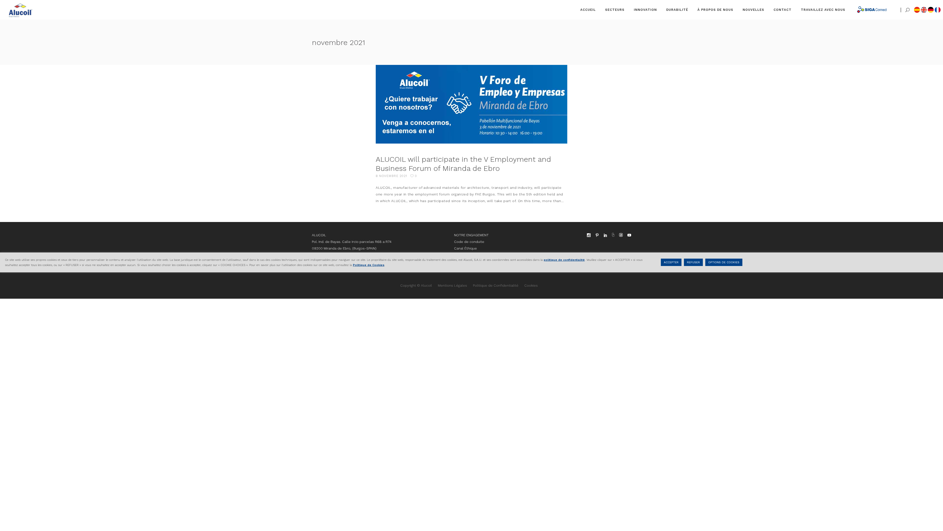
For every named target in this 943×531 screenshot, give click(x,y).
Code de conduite (469, 242)
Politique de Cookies (368, 265)
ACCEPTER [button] (671, 262)
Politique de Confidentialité (495, 285)
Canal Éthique (465, 248)
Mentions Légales (452, 285)
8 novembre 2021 (391, 176)
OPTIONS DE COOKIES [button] (723, 262)
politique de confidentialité (564, 260)
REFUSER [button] (693, 262)
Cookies (531, 285)
